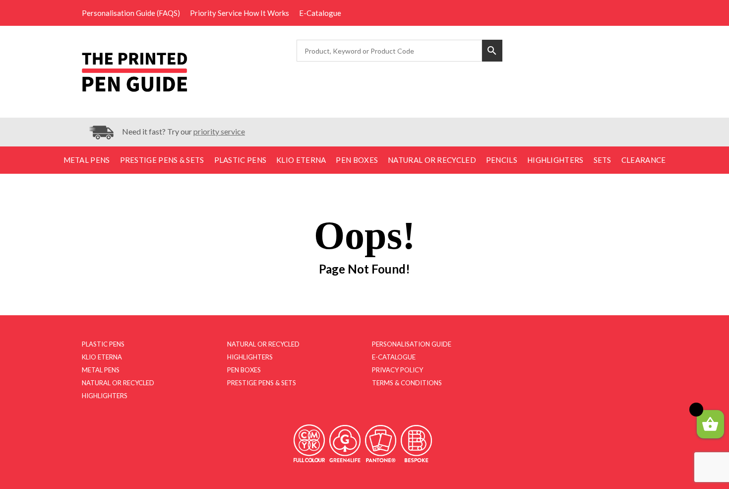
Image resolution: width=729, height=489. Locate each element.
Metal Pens (86, 159)
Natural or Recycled (432, 159)
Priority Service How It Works (239, 12)
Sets (602, 159)
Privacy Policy (397, 370)
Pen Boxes (357, 159)
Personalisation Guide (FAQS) (131, 12)
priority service (219, 131)
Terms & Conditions (407, 383)
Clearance (643, 159)
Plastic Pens (240, 159)
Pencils (501, 159)
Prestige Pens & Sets (162, 159)
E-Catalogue (320, 12)
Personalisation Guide (411, 344)
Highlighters (555, 159)
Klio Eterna (301, 159)
